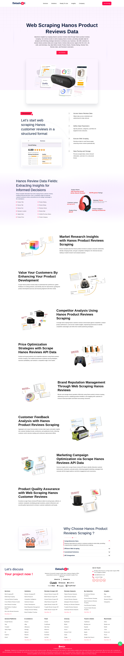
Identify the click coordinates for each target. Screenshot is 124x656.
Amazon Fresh (67, 632)
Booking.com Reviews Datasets (72, 604)
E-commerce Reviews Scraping (89, 595)
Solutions (54, 3)
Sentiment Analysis (29, 601)
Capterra (7, 634)
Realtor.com (107, 624)
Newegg (26, 629)
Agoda (85, 632)
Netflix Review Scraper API (50, 609)
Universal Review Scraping (11, 599)
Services (45, 3)
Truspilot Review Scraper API (51, 607)
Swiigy (65, 637)
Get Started (107, 3)
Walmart (27, 632)
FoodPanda (47, 624)
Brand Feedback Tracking (31, 612)
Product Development (30, 604)
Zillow (105, 621)
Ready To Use (64, 3)
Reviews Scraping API (30, 594)
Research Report (108, 599)
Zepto (65, 634)
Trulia (105, 629)
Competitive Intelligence (30, 599)
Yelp (6, 624)
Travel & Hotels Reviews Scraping (90, 608)
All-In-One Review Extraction (12, 611)
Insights (73, 3)
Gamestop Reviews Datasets (71, 609)
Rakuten (27, 634)
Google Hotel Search (89, 637)
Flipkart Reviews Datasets (70, 594)
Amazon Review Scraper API (51, 594)
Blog (105, 594)
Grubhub (46, 632)
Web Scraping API (9, 594)
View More (7, 613)
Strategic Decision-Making (31, 609)
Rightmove (106, 637)
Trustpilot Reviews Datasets (71, 607)
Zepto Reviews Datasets (70, 596)
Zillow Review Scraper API (50, 601)
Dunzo (65, 629)
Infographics (107, 601)
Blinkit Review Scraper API (50, 596)
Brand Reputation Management (32, 607)
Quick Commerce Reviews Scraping (90, 601)
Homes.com (107, 632)
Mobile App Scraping (10, 596)
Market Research (29, 596)
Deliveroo (46, 629)
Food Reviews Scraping (90, 605)
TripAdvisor (87, 621)
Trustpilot (7, 626)
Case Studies (107, 596)
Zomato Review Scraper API (51, 599)
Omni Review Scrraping (10, 604)
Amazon (26, 621)
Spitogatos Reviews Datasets (71, 601)
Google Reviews (9, 621)
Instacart (66, 626)
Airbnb (85, 634)
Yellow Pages (8, 629)
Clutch (6, 637)
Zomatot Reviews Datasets (70, 599)
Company (82, 3)
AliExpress (27, 626)
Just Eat (46, 637)
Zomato (46, 621)
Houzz (105, 634)
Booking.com (87, 624)
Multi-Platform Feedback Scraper (11, 607)
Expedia (86, 626)
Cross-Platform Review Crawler (12, 601)
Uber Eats (46, 626)
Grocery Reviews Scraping (90, 598)
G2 (5, 632)
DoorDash (46, 634)
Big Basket (66, 621)
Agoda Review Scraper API (50, 604)
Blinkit (65, 624)
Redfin (105, 626)
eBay (26, 624)
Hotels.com (87, 629)
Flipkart (26, 637)
